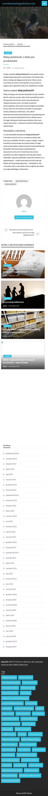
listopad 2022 (11, 490)
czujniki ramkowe (29, 682)
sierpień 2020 (11, 610)
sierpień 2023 (11, 464)
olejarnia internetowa (10, 724)
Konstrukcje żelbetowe (13, 302)
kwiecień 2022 (11, 526)
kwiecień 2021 (11, 579)
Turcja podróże (20, 765)
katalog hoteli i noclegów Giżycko (15, 698)
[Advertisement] (20, 406)
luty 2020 (9, 631)
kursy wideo (6, 708)
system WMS (6, 765)
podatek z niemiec (8, 734)
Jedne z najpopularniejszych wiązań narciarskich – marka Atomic (19, 361)
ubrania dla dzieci (31, 770)
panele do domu (28, 724)
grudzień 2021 (11, 542)
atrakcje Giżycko (25, 677)
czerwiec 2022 (11, 516)
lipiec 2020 (10, 615)
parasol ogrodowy (23, 729)
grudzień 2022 (11, 485)
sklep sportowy (38, 749)
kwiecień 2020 (11, 621)
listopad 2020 (11, 600)
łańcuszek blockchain (10, 780)
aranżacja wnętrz (9, 677)
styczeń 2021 (11, 589)
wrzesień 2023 (11, 459)
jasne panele (25, 693)
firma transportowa (9, 693)
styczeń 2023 (11, 479)
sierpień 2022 (11, 506)
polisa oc (22, 734)
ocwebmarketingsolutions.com (18, 3)
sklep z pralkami (8, 755)
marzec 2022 (11, 532)
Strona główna (8, 44)
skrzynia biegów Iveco (10, 760)
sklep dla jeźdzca (22, 181)
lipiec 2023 (10, 469)
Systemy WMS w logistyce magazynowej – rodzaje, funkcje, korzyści (22, 331)
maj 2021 (9, 574)
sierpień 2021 (11, 558)
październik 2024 (12, 453)
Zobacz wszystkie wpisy (24, 217)
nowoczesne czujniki (10, 719)
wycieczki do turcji (9, 775)
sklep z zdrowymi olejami (27, 755)
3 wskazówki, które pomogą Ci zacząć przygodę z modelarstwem (20, 270)
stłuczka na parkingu (30, 760)
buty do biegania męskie (10, 682)
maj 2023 (9, 474)
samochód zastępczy (27, 744)
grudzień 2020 (11, 594)
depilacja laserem (27, 688)
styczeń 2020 (11, 636)
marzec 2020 (11, 626)
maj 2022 (9, 521)
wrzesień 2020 (11, 605)
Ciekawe (20, 44)
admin (9, 68)
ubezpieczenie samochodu (11, 770)
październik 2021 (12, 553)
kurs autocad (31, 703)
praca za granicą (35, 734)
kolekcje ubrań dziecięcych (12, 703)
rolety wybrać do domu (31, 739)
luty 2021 (9, 584)
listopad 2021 (11, 547)
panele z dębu (7, 729)
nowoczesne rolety (29, 719)
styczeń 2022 (11, 537)
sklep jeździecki (10, 184)
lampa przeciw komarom (24, 708)
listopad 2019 (11, 647)
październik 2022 (12, 495)
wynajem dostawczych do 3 (30, 775)
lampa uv (39, 708)
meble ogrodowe (23, 713)
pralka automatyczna (10, 739)
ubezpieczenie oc (36, 765)
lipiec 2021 (10, 563)
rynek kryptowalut (9, 744)
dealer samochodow (10, 688)
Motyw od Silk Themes (24, 793)
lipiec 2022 (10, 511)
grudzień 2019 (11, 641)
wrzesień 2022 (11, 500)
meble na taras (7, 713)
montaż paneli (38, 713)
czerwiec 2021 (11, 568)
